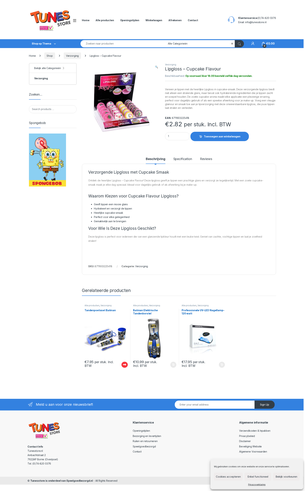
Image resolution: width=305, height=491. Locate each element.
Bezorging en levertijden (147, 435)
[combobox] (123, 43)
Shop (50, 55)
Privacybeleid (247, 435)
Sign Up (264, 404)
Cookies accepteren (228, 476)
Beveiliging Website (250, 446)
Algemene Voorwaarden (253, 451)
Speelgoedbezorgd (144, 446)
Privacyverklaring (257, 484)
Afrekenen (175, 20)
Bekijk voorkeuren (286, 476)
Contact (193, 20)
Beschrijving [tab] (155, 159)
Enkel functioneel (257, 476)
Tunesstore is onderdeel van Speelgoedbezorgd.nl (61, 480)
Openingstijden (129, 20)
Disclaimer (245, 441)
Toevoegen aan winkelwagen (222, 136)
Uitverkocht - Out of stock (121, 365)
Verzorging (72, 55)
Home (85, 20)
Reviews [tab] (206, 159)
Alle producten (104, 20)
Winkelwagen (153, 20)
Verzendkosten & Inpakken (254, 430)
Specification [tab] (182, 159)
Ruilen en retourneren (145, 441)
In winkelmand (169, 365)
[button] (156, 67)
